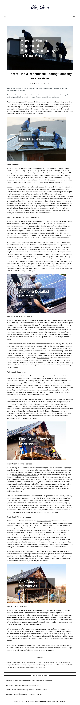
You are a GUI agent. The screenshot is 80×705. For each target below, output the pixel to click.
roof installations (43, 358)
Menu (74, 17)
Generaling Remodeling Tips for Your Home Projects (24, 694)
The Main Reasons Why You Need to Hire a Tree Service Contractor (29, 681)
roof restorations (46, 479)
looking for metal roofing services (24, 475)
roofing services (54, 404)
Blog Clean (40, 7)
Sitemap (63, 701)
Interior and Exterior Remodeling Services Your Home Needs (26, 689)
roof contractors (66, 610)
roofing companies (44, 521)
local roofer (67, 523)
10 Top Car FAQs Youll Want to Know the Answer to (23, 685)
